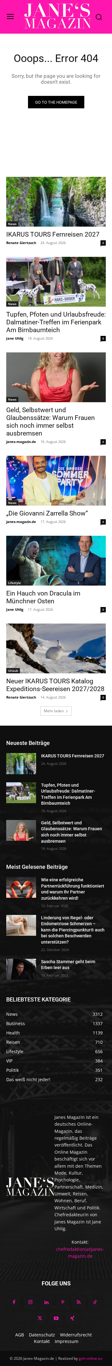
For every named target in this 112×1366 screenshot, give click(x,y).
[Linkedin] (46, 1302)
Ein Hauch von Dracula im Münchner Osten (43, 597)
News (12, 224)
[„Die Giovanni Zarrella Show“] (56, 481)
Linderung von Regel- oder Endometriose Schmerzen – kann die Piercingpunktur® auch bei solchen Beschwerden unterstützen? (73, 929)
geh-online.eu (90, 1358)
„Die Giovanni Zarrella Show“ (47, 513)
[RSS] (78, 1302)
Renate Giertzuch (21, 242)
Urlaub (13, 670)
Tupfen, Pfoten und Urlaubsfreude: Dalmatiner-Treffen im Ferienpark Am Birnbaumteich (56, 322)
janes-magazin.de (21, 441)
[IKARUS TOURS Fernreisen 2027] (56, 202)
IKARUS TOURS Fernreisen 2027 (53, 234)
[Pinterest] (62, 1302)
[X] (39, 1318)
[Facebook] (14, 1302)
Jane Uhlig (14, 338)
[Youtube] (56, 1318)
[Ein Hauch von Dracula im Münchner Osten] (56, 561)
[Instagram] (30, 1302)
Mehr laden (54, 711)
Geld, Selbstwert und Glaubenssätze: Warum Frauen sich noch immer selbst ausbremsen (50, 421)
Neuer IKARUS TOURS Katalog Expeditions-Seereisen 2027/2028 (55, 685)
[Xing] (72, 1318)
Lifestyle (14, 583)
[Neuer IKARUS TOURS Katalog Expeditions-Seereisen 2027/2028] (56, 648)
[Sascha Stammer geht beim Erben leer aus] (21, 969)
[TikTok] (94, 1302)
